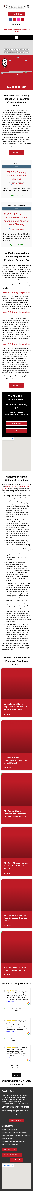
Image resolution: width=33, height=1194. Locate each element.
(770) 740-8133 (17, 24)
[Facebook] (10, 19)
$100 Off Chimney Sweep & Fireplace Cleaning (16, 175)
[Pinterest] (22, 19)
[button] (16, 37)
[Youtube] (14, 19)
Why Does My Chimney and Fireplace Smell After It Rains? (16, 865)
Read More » (7, 714)
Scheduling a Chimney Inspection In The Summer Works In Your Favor (15, 707)
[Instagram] (18, 19)
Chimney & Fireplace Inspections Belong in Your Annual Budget (16, 760)
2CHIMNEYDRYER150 (17, 229)
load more (16, 1075)
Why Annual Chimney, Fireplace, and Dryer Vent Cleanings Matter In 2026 (15, 813)
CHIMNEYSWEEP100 (17, 183)
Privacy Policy (16, 1192)
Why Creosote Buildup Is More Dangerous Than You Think (15, 918)
